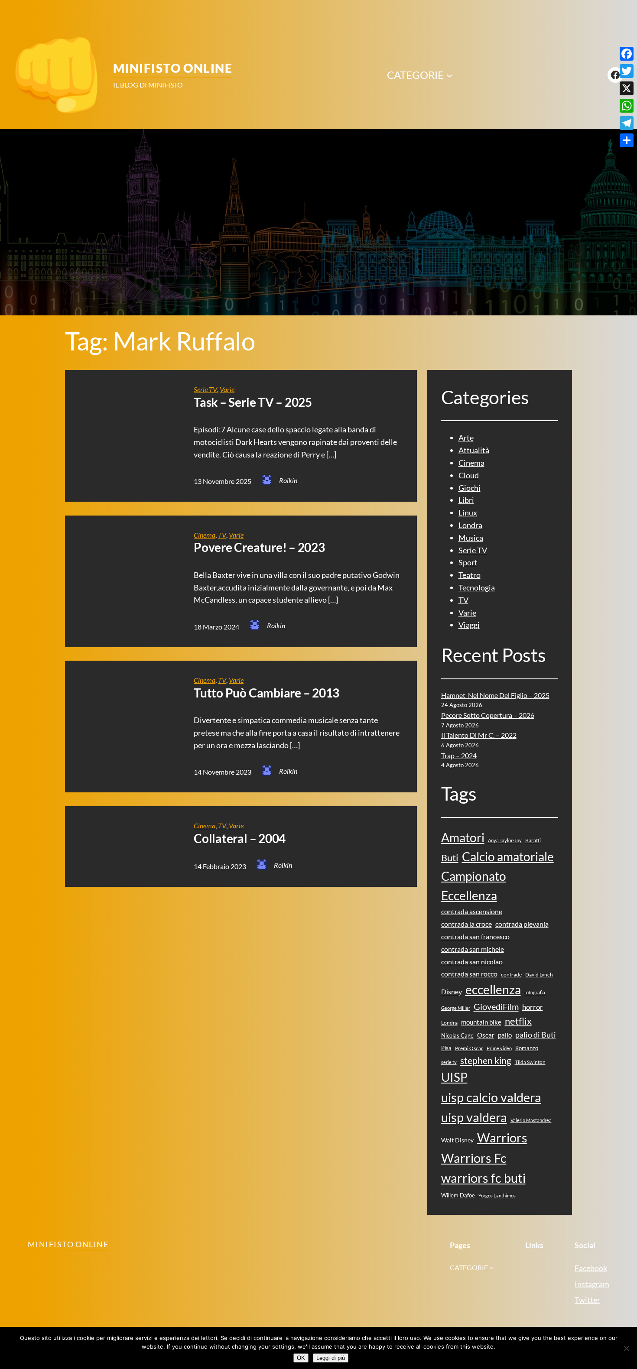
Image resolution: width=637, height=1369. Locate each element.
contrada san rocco (469, 974)
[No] (626, 1348)
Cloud (468, 475)
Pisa (446, 1048)
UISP (454, 1077)
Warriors (502, 1137)
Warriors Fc (474, 1157)
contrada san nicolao (472, 961)
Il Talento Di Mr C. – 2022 (479, 735)
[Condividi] (626, 140)
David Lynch (539, 974)
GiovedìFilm (496, 1006)
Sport (468, 562)
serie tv (449, 1062)
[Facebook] (626, 53)
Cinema (204, 535)
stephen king (485, 1060)
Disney (451, 991)
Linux (467, 512)
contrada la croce (466, 924)
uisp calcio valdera (491, 1097)
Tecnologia (476, 587)
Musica (470, 537)
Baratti (533, 840)
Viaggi (469, 624)
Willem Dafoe (458, 1195)
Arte (466, 437)
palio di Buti (535, 1034)
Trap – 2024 (459, 755)
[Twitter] (626, 71)
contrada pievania (522, 924)
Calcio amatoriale (508, 857)
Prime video (499, 1048)
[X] (626, 88)
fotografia (534, 992)
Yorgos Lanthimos (497, 1195)
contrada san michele (472, 949)
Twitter (587, 1299)
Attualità (473, 450)
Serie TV (205, 389)
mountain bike (481, 1022)
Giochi (469, 488)
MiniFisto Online (172, 68)
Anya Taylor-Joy (505, 840)
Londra (470, 525)
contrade (511, 974)
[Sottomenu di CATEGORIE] (449, 75)
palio (505, 1035)
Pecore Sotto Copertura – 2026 (487, 715)
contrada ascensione (471, 911)
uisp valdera (474, 1117)
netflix (518, 1021)
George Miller (455, 1008)
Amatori (462, 837)
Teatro (469, 575)
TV (222, 535)
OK (301, 1358)
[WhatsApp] (626, 105)
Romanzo (526, 1048)
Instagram (592, 1284)
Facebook (591, 1268)
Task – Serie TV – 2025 (253, 402)
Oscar (485, 1035)
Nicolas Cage (457, 1035)
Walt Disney (457, 1140)
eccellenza (493, 989)
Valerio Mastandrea (531, 1120)
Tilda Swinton (530, 1062)
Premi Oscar (469, 1048)
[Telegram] (626, 123)
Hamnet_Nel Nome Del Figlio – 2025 (495, 695)
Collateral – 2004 (240, 838)
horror (532, 1007)
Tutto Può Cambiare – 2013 (266, 693)
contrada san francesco (475, 936)
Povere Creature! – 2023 (259, 547)
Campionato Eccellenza (473, 886)
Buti (449, 857)
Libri (466, 500)
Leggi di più (330, 1358)
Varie (227, 389)
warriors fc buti (483, 1177)
